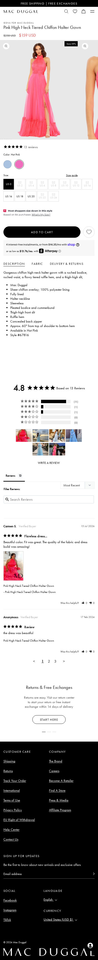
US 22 (43, 198)
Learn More (49, 720)
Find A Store (57, 790)
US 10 (65, 186)
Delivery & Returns (66, 264)
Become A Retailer (61, 780)
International (11, 790)
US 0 (8, 184)
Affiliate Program (60, 810)
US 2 (21, 186)
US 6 (44, 186)
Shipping (9, 761)
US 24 (54, 198)
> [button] (64, 661)
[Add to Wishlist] (89, 232)
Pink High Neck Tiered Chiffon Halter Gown (28, 586)
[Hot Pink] (19, 164)
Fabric (37, 264)
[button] (84, 11)
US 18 (19, 196)
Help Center (11, 829)
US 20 (31, 196)
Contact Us (10, 839)
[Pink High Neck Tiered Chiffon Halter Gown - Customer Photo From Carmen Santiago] (24, 435)
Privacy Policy (12, 810)
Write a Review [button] (49, 463)
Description (14, 264)
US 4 (32, 186)
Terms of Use (11, 800)
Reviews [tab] (10, 476)
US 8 (55, 186)
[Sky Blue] (7, 164)
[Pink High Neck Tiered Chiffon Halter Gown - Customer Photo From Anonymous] (41, 435)
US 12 (77, 186)
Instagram (9, 910)
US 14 (88, 186)
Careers (54, 771)
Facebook (10, 900)
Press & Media (58, 800)
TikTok (7, 920)
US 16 (8, 196)
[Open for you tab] (90, 945)
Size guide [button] (72, 175)
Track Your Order (14, 780)
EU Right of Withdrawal (19, 820)
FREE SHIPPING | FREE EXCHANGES (49, 3)
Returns (8, 771)
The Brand (55, 761)
